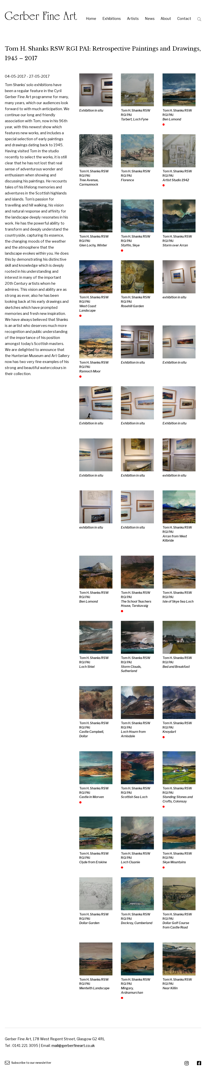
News (149, 18)
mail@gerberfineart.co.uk (73, 1045)
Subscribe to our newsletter (31, 1063)
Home (91, 18)
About (166, 18)
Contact (184, 18)
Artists (133, 18)
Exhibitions (111, 18)
